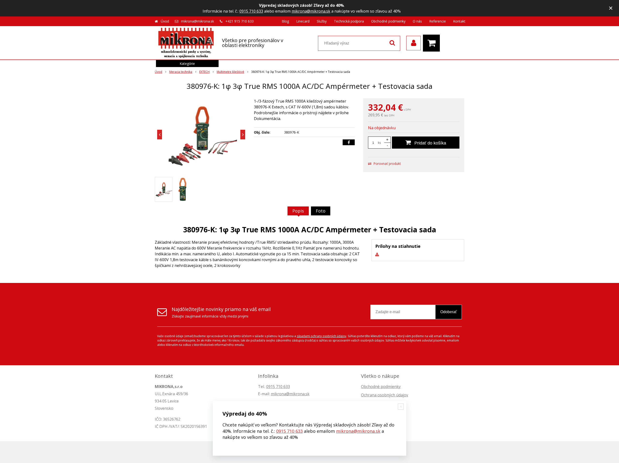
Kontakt (459, 21)
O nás (417, 21)
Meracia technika (180, 72)
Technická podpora (349, 21)
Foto (320, 211)
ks (379, 143)
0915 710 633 (251, 11)
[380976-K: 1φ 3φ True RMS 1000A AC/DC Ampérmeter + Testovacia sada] (201, 134)
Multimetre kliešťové (230, 72)
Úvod (165, 21)
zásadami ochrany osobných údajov (321, 336)
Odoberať (448, 312)
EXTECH (204, 72)
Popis (298, 211)
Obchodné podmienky (388, 21)
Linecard (303, 21)
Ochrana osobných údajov (384, 395)
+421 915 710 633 (239, 21)
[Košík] (432, 43)
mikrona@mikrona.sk (311, 11)
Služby (322, 21)
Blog (285, 21)
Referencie (437, 21)
